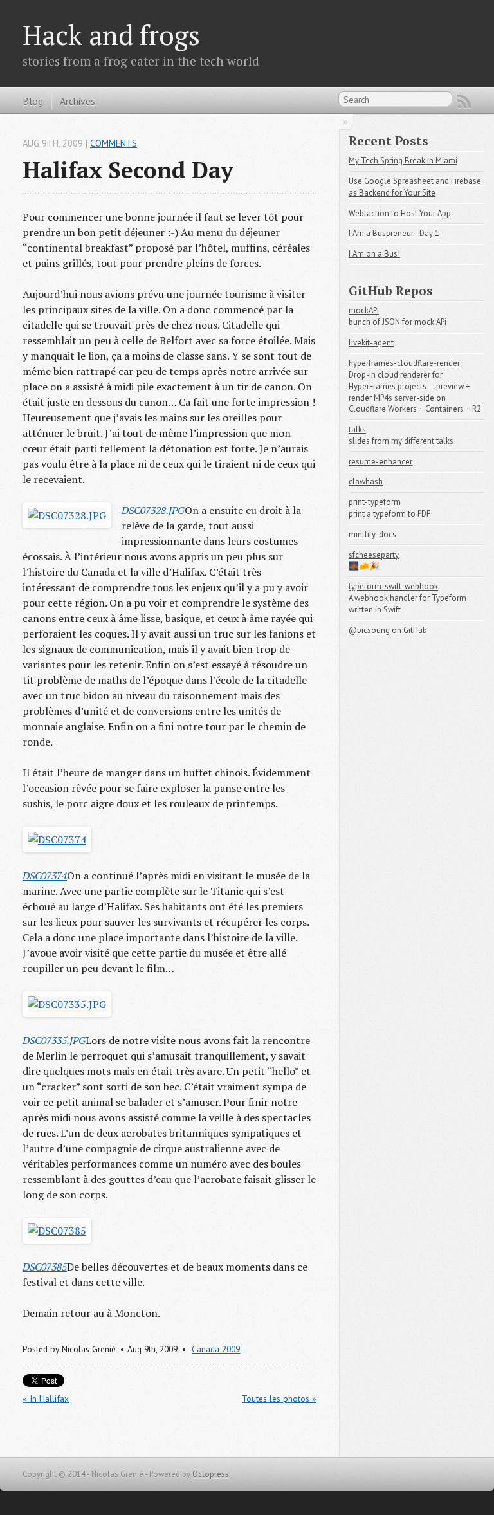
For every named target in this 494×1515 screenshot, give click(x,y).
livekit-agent (371, 342)
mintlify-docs (372, 534)
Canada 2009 (216, 1349)
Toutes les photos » (279, 1398)
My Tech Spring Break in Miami (403, 160)
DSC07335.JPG (54, 1040)
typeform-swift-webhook (393, 586)
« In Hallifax (46, 1398)
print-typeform (375, 502)
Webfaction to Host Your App (400, 213)
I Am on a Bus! (374, 253)
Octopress (210, 1474)
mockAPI (364, 310)
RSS (464, 102)
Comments (113, 143)
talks (357, 429)
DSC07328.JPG (153, 510)
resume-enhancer (380, 461)
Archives (77, 101)
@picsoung (369, 630)
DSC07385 (45, 1267)
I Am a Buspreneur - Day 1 (394, 233)
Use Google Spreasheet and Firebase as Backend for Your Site (416, 187)
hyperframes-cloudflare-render (404, 363)
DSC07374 (45, 875)
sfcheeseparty (374, 554)
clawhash (366, 481)
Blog (33, 101)
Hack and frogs (111, 35)
